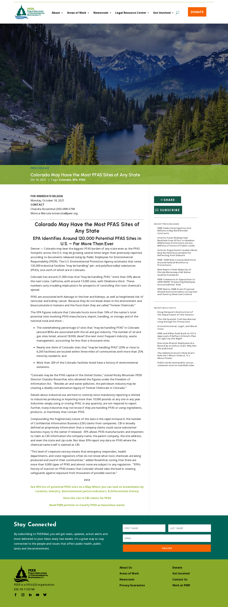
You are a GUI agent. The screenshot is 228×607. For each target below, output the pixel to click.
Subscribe (170, 210)
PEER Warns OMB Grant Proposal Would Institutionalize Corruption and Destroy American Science (177, 292)
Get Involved (162, 13)
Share (169, 200)
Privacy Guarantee (132, 585)
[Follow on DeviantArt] (45, 595)
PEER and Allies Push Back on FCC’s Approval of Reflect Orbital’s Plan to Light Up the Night (176, 336)
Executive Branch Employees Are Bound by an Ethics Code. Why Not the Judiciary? (177, 346)
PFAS (82, 180)
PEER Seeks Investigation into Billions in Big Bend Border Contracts (174, 231)
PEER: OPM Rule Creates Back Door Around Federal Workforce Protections (176, 262)
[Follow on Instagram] (23, 595)
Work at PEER (181, 585)
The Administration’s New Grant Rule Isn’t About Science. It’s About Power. (176, 355)
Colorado (65, 180)
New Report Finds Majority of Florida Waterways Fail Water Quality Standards (174, 272)
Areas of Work (76, 13)
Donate (197, 12)
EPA (75, 180)
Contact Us (180, 579)
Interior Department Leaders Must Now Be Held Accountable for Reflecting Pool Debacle (177, 253)
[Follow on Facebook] (16, 595)
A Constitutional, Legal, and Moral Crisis (177, 327)
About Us (126, 567)
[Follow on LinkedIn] (30, 595)
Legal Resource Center (130, 13)
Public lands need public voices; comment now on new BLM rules (175, 364)
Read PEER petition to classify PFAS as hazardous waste (87, 505)
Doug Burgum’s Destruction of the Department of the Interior (175, 313)
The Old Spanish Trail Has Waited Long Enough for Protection (176, 320)
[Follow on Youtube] (38, 595)
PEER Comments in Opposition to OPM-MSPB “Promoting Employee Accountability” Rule (176, 282)
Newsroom (100, 13)
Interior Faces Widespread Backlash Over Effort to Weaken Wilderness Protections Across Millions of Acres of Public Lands (176, 241)
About (56, 13)
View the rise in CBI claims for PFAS (87, 498)
